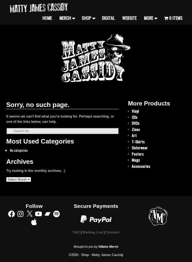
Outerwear (140, 148)
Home (47, 18)
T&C (76, 232)
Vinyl (135, 111)
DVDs (136, 123)
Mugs (136, 160)
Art (134, 135)
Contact (112, 232)
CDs (135, 117)
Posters (138, 154)
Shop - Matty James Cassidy (102, 255)
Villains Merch (108, 246)
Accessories (141, 166)
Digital (108, 18)
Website (129, 18)
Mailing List (93, 232)
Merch (65, 18)
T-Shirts (138, 142)
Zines (136, 129)
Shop (86, 18)
